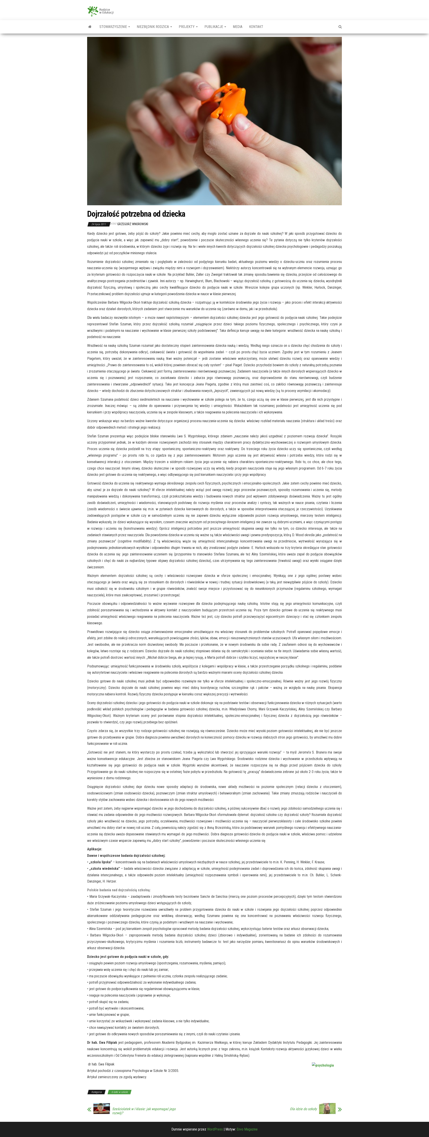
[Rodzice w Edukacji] (90, 27)
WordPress (215, 1129)
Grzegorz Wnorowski (132, 224)
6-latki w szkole (119, 1092)
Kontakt (256, 27)
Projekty (187, 27)
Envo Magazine (247, 1129)
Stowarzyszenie (113, 27)
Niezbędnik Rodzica (153, 27)
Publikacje (214, 27)
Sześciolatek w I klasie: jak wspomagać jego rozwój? (144, 1111)
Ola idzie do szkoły (303, 1109)
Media (237, 27)
